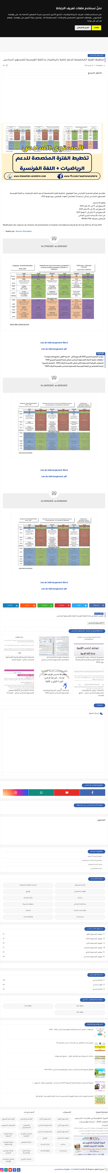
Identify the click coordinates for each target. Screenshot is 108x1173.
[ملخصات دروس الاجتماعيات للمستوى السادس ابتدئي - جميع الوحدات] (89, 679)
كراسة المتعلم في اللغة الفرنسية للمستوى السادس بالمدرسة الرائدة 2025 (74, 366)
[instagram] (15, 792)
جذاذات (79, 898)
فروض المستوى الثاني (94, 943)
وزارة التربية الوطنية (95, 864)
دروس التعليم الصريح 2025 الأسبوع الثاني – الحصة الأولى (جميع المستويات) (74, 357)
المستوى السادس (96, 55)
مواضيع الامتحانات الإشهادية (92, 860)
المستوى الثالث (45, 1119)
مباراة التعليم (26, 1142)
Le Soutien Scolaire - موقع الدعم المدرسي (69, 1169)
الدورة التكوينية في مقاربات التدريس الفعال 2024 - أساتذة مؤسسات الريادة (91, 1121)
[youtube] (67, 792)
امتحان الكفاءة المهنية (28, 885)
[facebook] (92, 792)
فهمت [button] (96, 28)
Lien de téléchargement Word (54, 343)
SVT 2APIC (28, 1006)
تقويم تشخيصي (80, 891)
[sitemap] (18, 1170)
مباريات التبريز (26, 1159)
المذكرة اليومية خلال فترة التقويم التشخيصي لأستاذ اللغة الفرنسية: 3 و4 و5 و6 (64, 1096)
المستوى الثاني (63, 1125)
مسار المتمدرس (96, 868)
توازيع (28, 891)
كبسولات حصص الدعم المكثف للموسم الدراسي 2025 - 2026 (71, 1030)
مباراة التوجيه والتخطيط (8, 1144)
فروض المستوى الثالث (93, 939)
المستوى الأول (63, 1119)
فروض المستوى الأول (94, 934)
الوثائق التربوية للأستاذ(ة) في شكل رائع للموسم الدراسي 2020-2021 (68, 1070)
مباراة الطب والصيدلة (26, 1152)
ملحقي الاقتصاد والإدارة (8, 1160)
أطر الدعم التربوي (8, 1119)
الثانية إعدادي (97, 989)
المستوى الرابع (62, 1132)
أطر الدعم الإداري (26, 1119)
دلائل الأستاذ (28, 898)
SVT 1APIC (80, 1006)
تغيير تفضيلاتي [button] (83, 28)
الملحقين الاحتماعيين (26, 1127)
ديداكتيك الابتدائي (80, 904)
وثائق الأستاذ (28, 917)
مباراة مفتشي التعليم (8, 1152)
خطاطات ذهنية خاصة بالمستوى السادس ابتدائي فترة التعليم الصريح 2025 (75, 360)
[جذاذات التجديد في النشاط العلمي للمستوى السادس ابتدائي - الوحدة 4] (19, 679)
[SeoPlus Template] (106, 1169)
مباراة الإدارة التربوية (8, 1135)
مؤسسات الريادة (80, 911)
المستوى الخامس (45, 1125)
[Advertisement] (54, 98)
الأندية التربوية (80, 885)
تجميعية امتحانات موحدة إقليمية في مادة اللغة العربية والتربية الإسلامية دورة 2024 (89, 659)
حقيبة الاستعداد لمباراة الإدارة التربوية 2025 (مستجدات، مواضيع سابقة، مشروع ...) (63, 1083)
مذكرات (28, 911)
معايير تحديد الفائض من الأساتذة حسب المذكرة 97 (74, 1043)
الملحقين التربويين (8, 1125)
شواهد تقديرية (28, 904)
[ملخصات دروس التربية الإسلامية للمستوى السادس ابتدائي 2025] (54, 679)
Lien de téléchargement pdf (54, 349)
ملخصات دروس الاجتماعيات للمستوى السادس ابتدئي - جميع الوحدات (91, 693)
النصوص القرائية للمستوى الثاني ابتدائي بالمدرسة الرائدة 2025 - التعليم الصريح (73, 363)
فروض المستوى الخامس (93, 948)
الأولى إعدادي (97, 985)
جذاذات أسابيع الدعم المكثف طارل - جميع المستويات (74, 1056)
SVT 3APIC (80, 1012)
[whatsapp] (41, 792)
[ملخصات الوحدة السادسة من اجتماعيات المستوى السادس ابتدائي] (54, 646)
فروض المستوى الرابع (94, 952)
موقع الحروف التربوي (95, 856)
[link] (24, 232)
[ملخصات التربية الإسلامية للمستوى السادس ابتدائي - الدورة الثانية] (19, 646)
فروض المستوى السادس (92, 957)
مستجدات (80, 917)
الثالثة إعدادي (97, 980)
